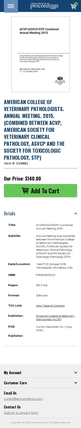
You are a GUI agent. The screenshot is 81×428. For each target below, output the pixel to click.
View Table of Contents (50, 305)
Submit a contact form (21, 413)
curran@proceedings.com (23, 399)
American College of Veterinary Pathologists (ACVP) (55, 317)
